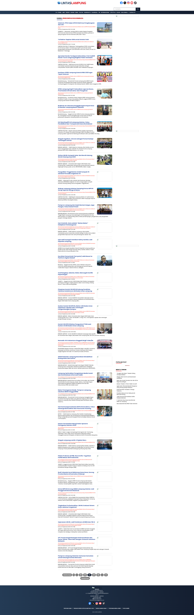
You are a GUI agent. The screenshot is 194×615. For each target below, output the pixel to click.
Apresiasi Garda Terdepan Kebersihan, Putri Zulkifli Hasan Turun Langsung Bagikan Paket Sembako (76, 57)
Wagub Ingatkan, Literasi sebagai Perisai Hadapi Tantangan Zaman (75, 139)
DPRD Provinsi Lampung (83, 76)
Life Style (113, 12)
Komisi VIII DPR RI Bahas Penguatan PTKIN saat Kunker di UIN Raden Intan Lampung (74, 325)
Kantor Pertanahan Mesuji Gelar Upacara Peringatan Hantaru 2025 (73, 424)
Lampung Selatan (62, 61)
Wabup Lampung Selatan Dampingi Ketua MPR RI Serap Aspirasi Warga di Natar (75, 189)
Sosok (118, 12)
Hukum (72, 12)
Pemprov (82, 144)
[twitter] (125, 3)
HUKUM (87, 175)
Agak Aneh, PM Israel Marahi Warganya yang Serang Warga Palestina (127, 386)
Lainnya (78, 144)
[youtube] (132, 3)
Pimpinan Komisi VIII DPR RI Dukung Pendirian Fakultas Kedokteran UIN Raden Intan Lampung (75, 290)
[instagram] (128, 3)
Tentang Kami (67, 608)
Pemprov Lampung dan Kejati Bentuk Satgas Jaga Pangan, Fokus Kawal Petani (76, 206)
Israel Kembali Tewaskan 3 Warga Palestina (125, 390)
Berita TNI (73, 342)
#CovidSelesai (61, 26)
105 (94, 575)
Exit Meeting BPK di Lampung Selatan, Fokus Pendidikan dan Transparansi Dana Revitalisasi (75, 123)
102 (81, 575)
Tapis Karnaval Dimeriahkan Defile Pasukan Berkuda (126, 397)
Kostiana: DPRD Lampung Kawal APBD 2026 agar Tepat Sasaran (75, 73)
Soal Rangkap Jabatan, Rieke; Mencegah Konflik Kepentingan (75, 273)
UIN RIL (75, 160)
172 (106, 575)
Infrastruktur (72, 329)
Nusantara (91, 344)
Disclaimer (126, 608)
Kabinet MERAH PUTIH (62, 43)
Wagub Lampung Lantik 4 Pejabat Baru (72, 440)
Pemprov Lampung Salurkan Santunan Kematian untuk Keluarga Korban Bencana (75, 556)
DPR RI (86, 26)
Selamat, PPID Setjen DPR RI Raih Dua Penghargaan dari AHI (76, 24)
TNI (99, 12)
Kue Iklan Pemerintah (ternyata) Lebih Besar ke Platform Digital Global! (75, 257)
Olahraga (94, 12)
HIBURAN (84, 342)
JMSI (63, 12)
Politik (81, 12)
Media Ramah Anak (101, 608)
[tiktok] (135, 3)
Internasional (105, 12)
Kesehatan (70, 344)
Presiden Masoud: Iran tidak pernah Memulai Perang (126, 393)
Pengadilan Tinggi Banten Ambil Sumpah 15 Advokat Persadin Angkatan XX (73, 173)
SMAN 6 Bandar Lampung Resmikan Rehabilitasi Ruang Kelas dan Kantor (75, 357)
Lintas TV (132, 12)
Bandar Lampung (75, 142)
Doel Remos (124, 12)
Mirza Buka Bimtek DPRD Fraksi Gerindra (127, 403)
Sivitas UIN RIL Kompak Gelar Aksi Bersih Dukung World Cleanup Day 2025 (75, 156)
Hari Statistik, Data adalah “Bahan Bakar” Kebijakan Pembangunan (73, 224)
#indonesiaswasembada (72, 26)
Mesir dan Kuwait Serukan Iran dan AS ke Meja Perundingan (127, 381)
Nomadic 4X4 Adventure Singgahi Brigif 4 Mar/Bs (75, 340)
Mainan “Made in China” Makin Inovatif (127, 384)
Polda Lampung (74, 244)
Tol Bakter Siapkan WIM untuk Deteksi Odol (73, 39)
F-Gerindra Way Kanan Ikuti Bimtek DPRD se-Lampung (126, 400)
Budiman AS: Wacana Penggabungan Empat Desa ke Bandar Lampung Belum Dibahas (76, 106)
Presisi (68, 12)
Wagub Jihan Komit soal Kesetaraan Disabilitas (126, 377)
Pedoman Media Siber (115, 608)
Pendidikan (70, 160)
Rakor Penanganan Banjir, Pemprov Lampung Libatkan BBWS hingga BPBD (74, 391)
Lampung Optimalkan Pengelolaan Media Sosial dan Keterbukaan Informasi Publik (75, 374)
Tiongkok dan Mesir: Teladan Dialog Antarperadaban (126, 374)
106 (98, 575)
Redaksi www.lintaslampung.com (84, 608)
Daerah (87, 427)
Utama (59, 12)
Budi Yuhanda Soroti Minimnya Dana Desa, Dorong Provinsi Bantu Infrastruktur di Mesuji (76, 473)
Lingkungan (70, 61)
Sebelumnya (67, 575)
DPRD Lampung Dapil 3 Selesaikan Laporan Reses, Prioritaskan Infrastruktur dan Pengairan (76, 90)
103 (85, 575)
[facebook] (121, 3)
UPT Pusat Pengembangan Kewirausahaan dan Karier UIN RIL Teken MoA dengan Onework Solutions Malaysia (76, 539)
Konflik (72, 278)
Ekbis (76, 12)
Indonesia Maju (81, 59)
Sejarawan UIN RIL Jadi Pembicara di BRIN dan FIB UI (76, 522)
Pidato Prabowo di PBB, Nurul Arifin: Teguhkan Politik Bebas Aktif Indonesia (74, 456)
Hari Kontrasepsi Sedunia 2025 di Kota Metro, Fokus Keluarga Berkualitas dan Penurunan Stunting (76, 407)
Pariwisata (87, 12)
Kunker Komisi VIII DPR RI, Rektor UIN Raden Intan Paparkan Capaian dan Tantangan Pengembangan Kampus (75, 307)
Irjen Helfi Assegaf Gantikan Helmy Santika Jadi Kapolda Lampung (75, 240)
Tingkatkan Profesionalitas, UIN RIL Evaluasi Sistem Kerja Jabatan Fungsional (76, 506)
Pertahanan (60, 345)
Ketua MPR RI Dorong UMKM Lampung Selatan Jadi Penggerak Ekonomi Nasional (76, 490)
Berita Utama (82, 26)
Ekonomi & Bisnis (89, 41)
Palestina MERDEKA (72, 461)
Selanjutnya (85, 578)
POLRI (80, 244)
